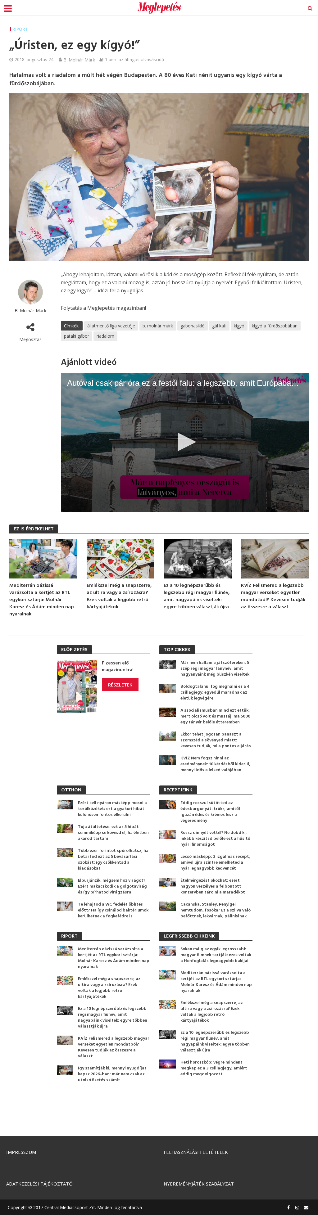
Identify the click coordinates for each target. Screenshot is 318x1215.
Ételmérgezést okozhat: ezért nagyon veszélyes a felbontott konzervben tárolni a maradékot (212, 886)
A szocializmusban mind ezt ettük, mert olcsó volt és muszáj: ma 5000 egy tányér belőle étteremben (215, 716)
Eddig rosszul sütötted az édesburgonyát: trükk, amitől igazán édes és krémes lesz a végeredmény (210, 812)
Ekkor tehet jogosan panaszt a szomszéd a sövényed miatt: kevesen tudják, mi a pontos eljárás (215, 740)
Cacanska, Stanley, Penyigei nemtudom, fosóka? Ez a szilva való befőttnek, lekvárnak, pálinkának (215, 910)
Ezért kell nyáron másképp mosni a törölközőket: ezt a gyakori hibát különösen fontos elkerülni (112, 809)
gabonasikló (192, 326)
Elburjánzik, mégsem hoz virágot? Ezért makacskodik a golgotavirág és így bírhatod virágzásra (112, 886)
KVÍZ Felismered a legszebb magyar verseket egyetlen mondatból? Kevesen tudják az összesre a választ (273, 596)
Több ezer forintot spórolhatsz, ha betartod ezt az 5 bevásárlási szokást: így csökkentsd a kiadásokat (113, 859)
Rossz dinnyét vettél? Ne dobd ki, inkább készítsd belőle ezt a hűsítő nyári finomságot (215, 839)
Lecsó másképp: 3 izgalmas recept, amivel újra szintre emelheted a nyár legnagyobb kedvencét (215, 862)
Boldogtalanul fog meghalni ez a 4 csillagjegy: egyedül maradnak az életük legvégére (215, 692)
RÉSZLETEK (120, 685)
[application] (185, 442)
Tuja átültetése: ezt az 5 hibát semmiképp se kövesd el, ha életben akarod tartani (113, 833)
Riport (20, 29)
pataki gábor (76, 336)
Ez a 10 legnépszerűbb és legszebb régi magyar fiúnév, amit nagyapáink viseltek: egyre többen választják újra (196, 596)
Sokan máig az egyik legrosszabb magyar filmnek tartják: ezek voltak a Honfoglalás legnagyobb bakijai (215, 955)
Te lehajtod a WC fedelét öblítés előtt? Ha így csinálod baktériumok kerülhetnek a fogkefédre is (113, 910)
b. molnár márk (158, 326)
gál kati (219, 326)
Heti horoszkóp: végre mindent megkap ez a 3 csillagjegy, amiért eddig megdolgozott (213, 1068)
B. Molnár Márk (79, 59)
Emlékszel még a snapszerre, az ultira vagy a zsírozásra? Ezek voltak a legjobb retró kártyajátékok (119, 596)
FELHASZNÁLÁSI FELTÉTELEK (196, 1152)
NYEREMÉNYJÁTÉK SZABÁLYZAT (199, 1184)
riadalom (105, 336)
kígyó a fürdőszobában (275, 326)
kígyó (239, 326)
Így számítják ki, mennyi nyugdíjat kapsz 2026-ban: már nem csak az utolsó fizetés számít (112, 1074)
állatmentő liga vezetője (111, 326)
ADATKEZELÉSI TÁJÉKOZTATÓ (39, 1184)
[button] (184, 442)
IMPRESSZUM (21, 1152)
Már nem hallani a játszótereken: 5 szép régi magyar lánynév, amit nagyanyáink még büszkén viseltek (214, 668)
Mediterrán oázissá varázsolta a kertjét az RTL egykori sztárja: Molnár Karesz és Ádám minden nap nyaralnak (41, 600)
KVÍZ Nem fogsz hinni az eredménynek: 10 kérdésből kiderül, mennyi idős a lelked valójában (215, 764)
